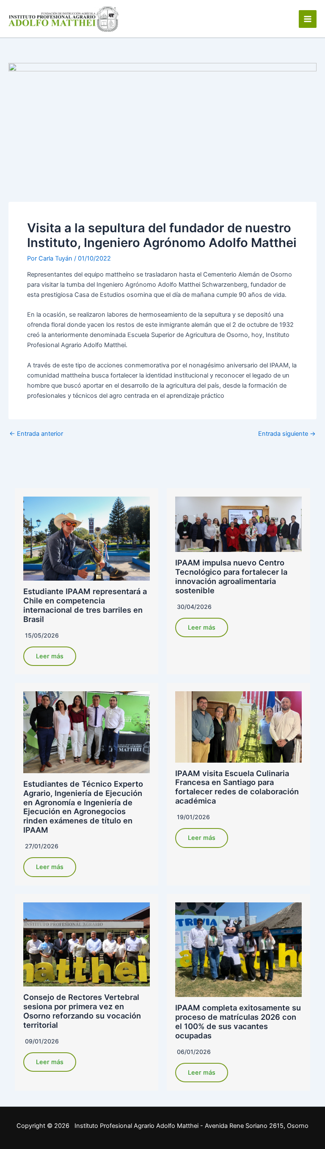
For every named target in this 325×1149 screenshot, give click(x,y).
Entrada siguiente (287, 434)
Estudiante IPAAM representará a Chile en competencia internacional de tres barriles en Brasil (85, 605)
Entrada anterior (36, 434)
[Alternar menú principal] (308, 19)
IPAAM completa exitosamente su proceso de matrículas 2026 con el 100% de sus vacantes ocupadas (238, 1021)
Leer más (49, 656)
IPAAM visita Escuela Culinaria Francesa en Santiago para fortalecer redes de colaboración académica (237, 787)
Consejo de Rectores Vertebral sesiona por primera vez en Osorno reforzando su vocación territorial (82, 1010)
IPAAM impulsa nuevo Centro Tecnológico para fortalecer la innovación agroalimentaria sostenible (231, 576)
